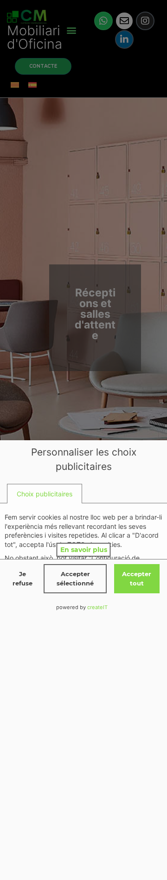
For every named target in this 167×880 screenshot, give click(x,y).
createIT (97, 607)
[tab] (44, 494)
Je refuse (22, 578)
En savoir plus (83, 550)
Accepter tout (136, 578)
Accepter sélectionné (75, 578)
